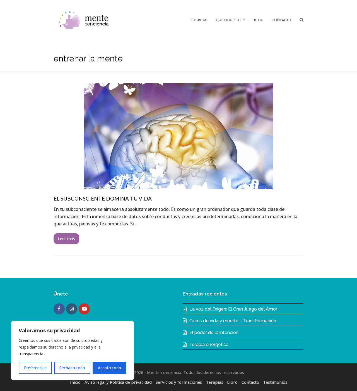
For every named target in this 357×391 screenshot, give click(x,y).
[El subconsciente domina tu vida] (178, 185)
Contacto (250, 382)
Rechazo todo (72, 367)
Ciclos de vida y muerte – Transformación (232, 320)
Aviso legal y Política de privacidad (118, 382)
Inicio (75, 382)
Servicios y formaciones (179, 382)
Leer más (66, 238)
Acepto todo (109, 367)
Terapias (214, 382)
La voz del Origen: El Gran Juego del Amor (233, 309)
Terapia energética (208, 344)
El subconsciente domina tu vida (103, 198)
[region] (72, 350)
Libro (232, 382)
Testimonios (275, 382)
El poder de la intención (213, 332)
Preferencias (35, 367)
